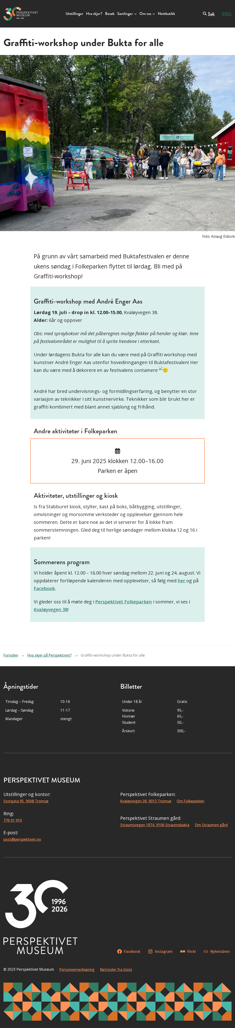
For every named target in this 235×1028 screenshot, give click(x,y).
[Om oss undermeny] (153, 13)
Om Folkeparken (190, 801)
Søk (211, 14)
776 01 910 (12, 820)
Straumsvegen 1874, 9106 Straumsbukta (154, 824)
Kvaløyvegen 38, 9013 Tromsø (145, 801)
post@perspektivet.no (22, 839)
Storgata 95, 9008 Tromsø (25, 801)
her (182, 581)
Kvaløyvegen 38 (50, 609)
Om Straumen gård (211, 824)
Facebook (44, 588)
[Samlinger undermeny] (135, 13)
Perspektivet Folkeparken (123, 602)
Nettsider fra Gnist (116, 969)
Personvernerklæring (77, 969)
